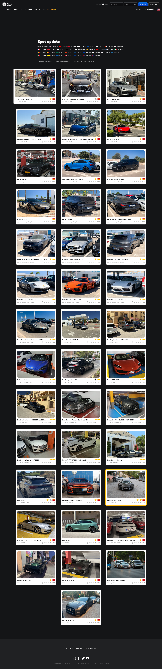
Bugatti (110, 500)
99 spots (120, 46)
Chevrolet (66, 500)
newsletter (91, 648)
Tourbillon (117, 500)
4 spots (43, 52)
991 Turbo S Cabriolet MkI (78, 420)
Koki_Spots (23, 182)
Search (144, 4)
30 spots (120, 49)
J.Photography (114, 102)
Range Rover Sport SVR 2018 (36, 260)
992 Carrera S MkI (30, 300)
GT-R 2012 (71, 620)
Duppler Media (21, 102)
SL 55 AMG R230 (35, 540)
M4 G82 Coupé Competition (122, 220)
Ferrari (109, 99)
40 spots (92, 49)
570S (25, 220)
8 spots (111, 49)
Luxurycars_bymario (115, 543)
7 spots (88, 55)
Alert (140, 9)
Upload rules (40, 9)
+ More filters (154, 4)
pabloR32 (67, 543)
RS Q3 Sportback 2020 (74, 179)
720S (25, 380)
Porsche (18, 99)
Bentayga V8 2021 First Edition (34, 420)
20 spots (73, 46)
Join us (23, 9)
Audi (64, 179)
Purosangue (116, 99)
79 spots (102, 49)
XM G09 (69, 220)
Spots (106, 4)
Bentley (20, 139)
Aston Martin (112, 580)
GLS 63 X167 (123, 179)
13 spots (83, 46)
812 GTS (70, 580)
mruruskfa (113, 382)
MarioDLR (22, 543)
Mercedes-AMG (112, 179)
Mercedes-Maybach (69, 99)
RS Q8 (23, 500)
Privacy (95, 664)
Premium (53, 9)
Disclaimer (104, 664)
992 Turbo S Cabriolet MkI (33, 340)
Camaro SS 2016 (76, 500)
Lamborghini (66, 139)
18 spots (55, 46)
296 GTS (115, 139)
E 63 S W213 (78, 260)
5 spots (64, 46)
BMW (19, 179)
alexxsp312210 (24, 503)
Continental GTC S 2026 (32, 139)
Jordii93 (66, 623)
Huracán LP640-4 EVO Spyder (82, 139)
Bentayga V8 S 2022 (120, 340)
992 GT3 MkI (73, 340)
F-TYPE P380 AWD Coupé (76, 460)
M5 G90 (24, 179)
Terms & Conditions (81, 664)
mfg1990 (112, 583)
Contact (79, 648)
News (98, 4)
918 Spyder (118, 460)
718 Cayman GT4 (75, 300)
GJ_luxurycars (68, 503)
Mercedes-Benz (23, 540)
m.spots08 (113, 503)
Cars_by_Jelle (68, 102)
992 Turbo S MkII (27, 99)
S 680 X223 (81, 99)
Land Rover (21, 260)
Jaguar (64, 460)
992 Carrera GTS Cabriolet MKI (125, 540)
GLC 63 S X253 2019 (126, 420)
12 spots (107, 52)
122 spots (81, 49)
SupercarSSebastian (26, 382)
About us (70, 648)
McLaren (20, 220)
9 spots (110, 46)
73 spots (53, 49)
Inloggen (150, 9)
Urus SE (74, 380)
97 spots (43, 49)
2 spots (88, 52)
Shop (30, 9)
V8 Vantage (121, 580)
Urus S (28, 580)
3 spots (71, 49)
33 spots (52, 52)
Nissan (64, 620)
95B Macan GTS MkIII (121, 260)
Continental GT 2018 (31, 460)
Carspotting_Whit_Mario (71, 182)
